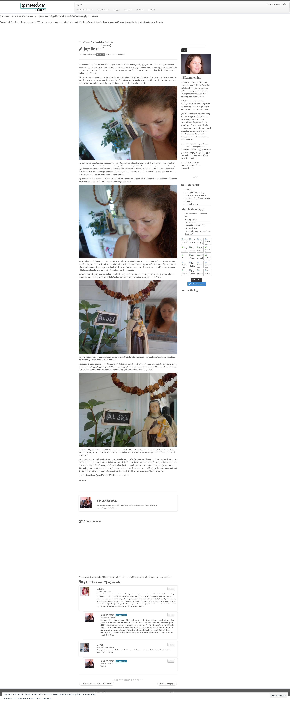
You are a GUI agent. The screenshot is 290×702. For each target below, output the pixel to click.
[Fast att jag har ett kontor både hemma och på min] (200, 241)
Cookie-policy (47, 698)
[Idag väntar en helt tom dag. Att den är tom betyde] (184, 272)
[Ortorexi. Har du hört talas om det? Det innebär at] (208, 257)
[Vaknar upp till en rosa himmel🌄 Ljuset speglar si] (208, 264)
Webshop (128, 10)
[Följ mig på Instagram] (92, 4)
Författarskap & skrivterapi (198, 198)
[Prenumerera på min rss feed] (78, 4)
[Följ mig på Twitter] (85, 4)
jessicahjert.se (187, 168)
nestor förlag (189, 290)
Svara (171, 589)
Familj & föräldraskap (195, 192)
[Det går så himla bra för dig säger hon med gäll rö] (192, 249)
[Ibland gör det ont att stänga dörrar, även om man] (200, 264)
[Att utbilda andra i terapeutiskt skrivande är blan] (208, 272)
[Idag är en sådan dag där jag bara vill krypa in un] (184, 249)
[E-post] (82, 4)
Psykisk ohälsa (97, 42)
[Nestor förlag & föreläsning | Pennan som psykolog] (33, 7)
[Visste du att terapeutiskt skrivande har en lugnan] (208, 249)
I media (189, 201)
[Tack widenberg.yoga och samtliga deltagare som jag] (200, 257)
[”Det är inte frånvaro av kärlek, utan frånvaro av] (192, 241)
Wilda (100, 588)
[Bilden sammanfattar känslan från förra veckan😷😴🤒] (208, 241)
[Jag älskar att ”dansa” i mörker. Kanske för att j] (192, 272)
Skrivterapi (103, 10)
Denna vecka (190, 222)
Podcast (140, 10)
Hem (81, 42)
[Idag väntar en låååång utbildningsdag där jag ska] (184, 241)
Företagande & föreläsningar (198, 195)
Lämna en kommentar (121, 475)
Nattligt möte (190, 219)
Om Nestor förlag (84, 10)
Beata (100, 644)
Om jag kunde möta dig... (195, 225)
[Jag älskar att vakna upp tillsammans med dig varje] (192, 257)
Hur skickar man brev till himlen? (96, 684)
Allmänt (189, 189)
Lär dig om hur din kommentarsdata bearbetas (152, 577)
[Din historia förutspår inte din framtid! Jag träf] (200, 272)
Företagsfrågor (191, 228)
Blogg (116, 10)
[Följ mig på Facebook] (89, 4)
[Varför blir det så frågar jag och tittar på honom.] (184, 264)
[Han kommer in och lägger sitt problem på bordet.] (200, 249)
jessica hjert (121, 54)
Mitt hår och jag (167, 684)
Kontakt (151, 10)
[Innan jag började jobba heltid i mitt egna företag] (184, 257)
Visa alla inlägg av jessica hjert (107, 508)
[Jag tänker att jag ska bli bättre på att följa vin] (192, 264)
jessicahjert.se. (201, 91)
